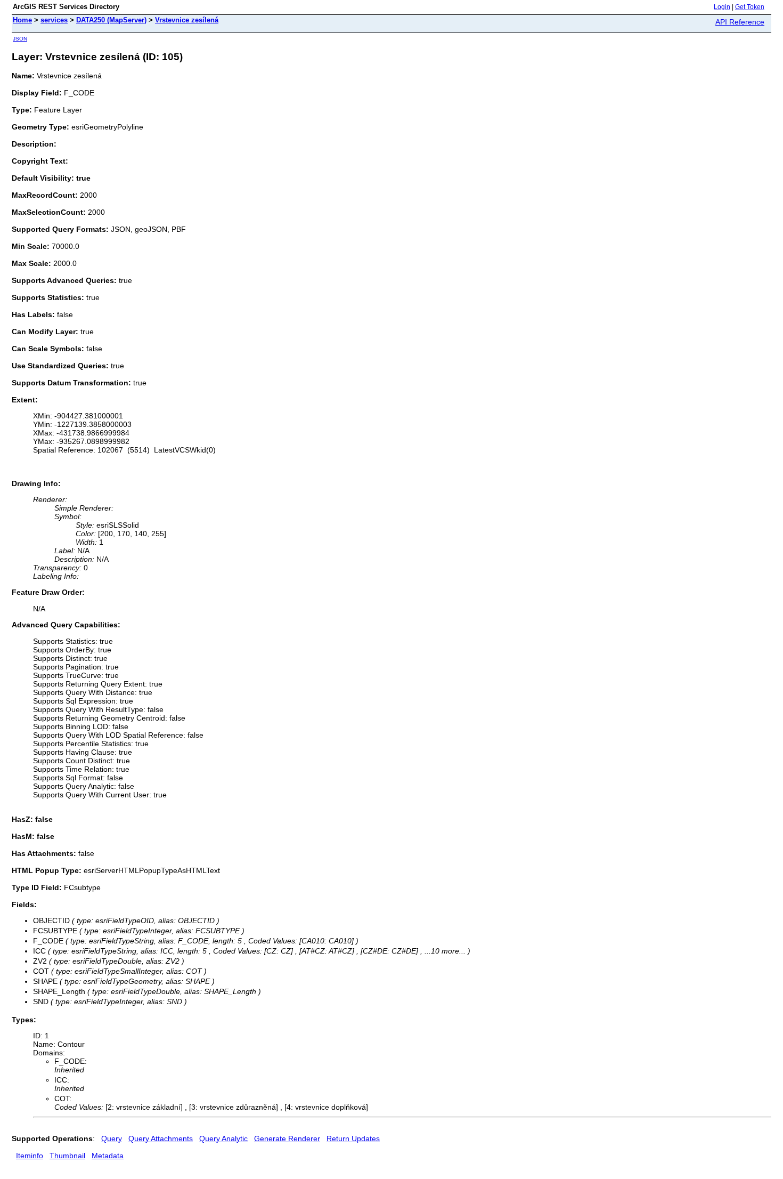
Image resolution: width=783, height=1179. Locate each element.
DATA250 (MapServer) (111, 20)
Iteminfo (29, 1155)
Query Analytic (223, 1138)
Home (22, 20)
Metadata (108, 1155)
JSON (20, 39)
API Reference (739, 22)
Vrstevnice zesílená (186, 20)
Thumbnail (67, 1155)
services (54, 20)
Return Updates (353, 1138)
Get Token (749, 7)
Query (111, 1138)
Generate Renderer (287, 1138)
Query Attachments (160, 1138)
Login (722, 7)
